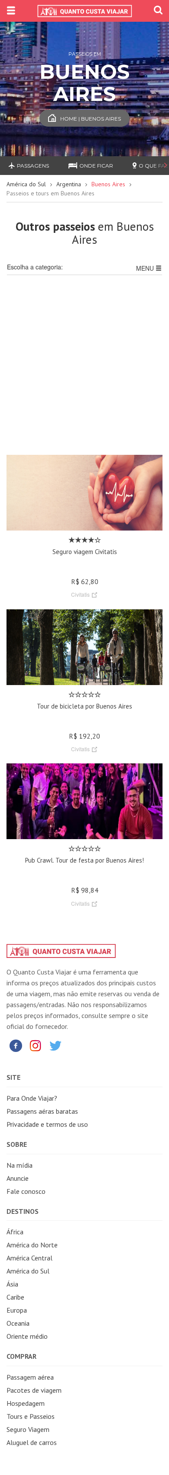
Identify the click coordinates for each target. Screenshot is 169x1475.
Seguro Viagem (27, 1429)
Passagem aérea (30, 1377)
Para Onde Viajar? (31, 1098)
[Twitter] (55, 1045)
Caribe (15, 1297)
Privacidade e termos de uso (47, 1124)
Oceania (17, 1323)
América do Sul (26, 184)
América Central (29, 1257)
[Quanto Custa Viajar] (84, 10)
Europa (16, 1310)
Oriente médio (27, 1336)
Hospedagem (25, 1403)
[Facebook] (15, 1045)
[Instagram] (35, 1045)
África (14, 1231)
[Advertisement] (84, 370)
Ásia (12, 1284)
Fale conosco (26, 1191)
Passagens (33, 165)
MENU (146, 268)
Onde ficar (96, 165)
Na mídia (19, 1165)
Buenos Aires (108, 184)
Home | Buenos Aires (90, 118)
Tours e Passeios (30, 1416)
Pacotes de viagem (34, 1390)
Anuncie (17, 1178)
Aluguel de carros (31, 1442)
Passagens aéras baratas (42, 1111)
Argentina (68, 184)
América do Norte (32, 1244)
